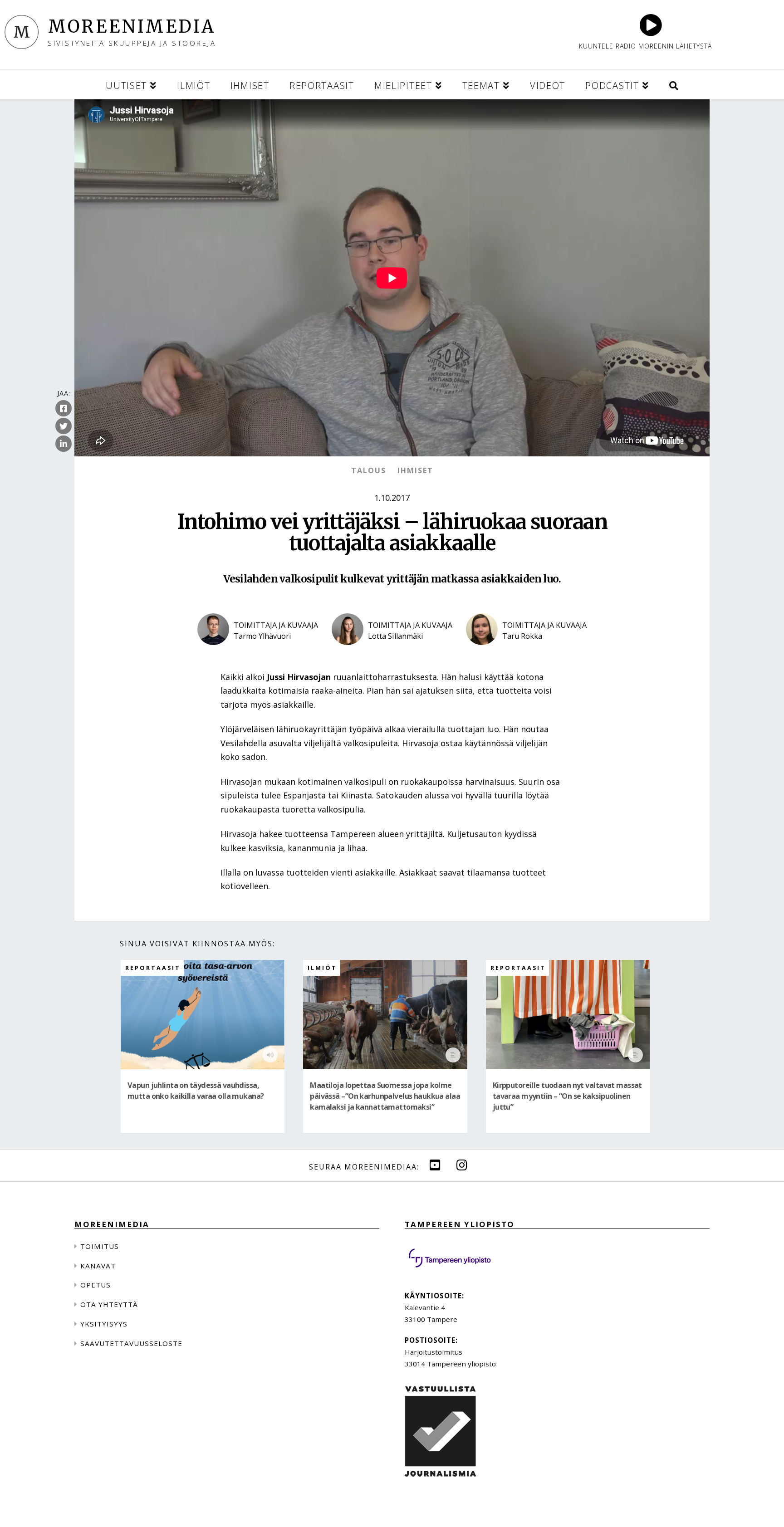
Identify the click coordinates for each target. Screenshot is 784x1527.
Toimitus (99, 1246)
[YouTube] (435, 1165)
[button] (674, 84)
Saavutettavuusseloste (131, 1343)
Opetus (95, 1284)
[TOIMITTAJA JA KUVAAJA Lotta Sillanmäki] (392, 652)
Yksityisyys (103, 1323)
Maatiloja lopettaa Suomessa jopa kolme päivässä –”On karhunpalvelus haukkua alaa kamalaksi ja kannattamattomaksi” (385, 1096)
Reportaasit (153, 968)
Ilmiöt (322, 968)
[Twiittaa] (63, 426)
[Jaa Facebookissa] (63, 409)
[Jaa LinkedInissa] (63, 444)
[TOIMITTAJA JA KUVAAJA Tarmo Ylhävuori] (258, 652)
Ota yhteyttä (109, 1304)
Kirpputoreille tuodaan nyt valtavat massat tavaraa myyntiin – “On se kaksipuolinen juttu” (567, 1096)
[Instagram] (461, 1165)
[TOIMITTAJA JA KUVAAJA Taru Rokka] (526, 652)
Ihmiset (415, 470)
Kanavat (98, 1265)
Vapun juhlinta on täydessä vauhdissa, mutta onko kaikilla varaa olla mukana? (195, 1090)
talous (368, 470)
